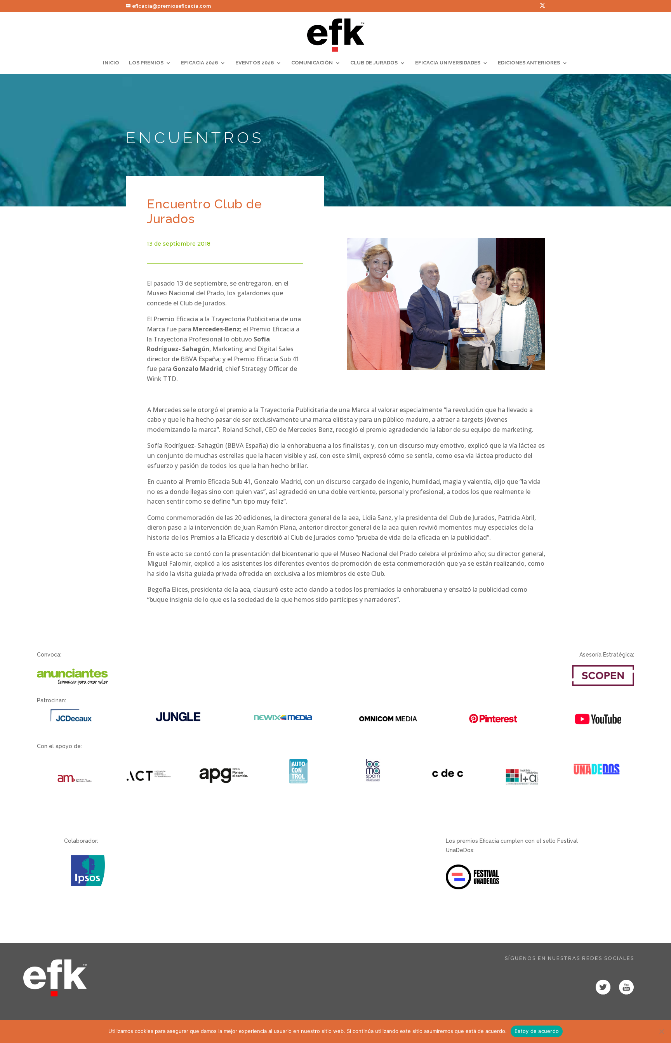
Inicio (111, 63)
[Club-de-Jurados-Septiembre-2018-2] (446, 367)
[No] (661, 1031)
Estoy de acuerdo (537, 1031)
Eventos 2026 (254, 63)
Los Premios (146, 63)
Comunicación (312, 63)
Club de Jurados (374, 63)
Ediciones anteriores (529, 63)
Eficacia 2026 (199, 63)
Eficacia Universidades (447, 63)
